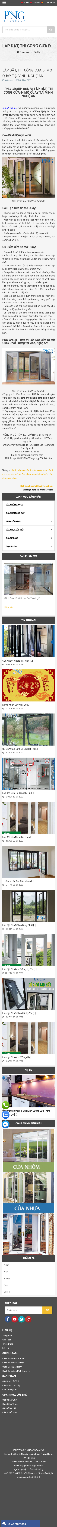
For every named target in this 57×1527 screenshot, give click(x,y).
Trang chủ (24, 52)
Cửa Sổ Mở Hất (9, 1408)
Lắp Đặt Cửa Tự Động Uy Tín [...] (18, 793)
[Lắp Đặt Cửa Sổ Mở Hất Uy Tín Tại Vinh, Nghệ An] (28, 994)
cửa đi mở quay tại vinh (36, 470)
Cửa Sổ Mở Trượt (10, 1404)
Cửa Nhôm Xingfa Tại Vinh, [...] (17, 660)
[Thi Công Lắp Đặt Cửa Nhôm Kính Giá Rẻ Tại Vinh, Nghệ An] (28, 862)
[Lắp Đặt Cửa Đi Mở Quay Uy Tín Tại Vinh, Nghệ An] (28, 950)
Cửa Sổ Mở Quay (9, 1400)
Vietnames (50, 2)
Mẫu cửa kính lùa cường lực (22, 598)
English (37, 2)
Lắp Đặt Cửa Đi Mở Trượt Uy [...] (17, 1057)
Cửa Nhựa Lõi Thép (15, 530)
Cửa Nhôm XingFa (14, 505)
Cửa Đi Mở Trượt (9, 1412)
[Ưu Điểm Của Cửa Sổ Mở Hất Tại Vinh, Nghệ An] (28, 729)
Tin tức (37, 52)
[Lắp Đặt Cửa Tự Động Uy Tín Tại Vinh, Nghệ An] (28, 774)
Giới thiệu (6, 1340)
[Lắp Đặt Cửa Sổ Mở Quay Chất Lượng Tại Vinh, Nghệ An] (28, 906)
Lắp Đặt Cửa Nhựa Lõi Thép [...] (17, 837)
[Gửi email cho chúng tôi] (6, 1124)
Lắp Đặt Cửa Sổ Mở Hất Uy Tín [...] (19, 1013)
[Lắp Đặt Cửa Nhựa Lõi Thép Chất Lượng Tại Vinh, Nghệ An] (28, 818)
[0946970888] (6, 1105)
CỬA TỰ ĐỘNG (12, 538)
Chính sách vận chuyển (13, 1362)
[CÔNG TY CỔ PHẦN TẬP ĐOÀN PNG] (14, 16)
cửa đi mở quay (18, 470)
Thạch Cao (11, 546)
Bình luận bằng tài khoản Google (38, 489)
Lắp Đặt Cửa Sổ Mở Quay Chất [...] (19, 925)
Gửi (47, 1310)
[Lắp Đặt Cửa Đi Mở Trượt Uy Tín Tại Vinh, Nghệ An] (28, 1038)
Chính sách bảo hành (12, 1367)
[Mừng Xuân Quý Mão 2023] (28, 685)
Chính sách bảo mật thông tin (16, 1371)
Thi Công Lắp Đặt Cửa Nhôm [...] (18, 881)
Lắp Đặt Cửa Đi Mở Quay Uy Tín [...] (19, 969)
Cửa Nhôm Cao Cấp (15, 513)
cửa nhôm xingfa (40, 474)
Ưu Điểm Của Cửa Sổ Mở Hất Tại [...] (20, 749)
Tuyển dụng (7, 1344)
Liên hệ (5, 1348)
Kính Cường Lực (13, 521)
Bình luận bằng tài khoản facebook (36, 486)
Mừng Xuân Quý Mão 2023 (15, 705)
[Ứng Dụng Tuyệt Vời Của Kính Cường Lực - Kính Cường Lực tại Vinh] (28, 1091)
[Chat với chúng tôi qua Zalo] (6, 1114)
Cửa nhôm (26, 474)
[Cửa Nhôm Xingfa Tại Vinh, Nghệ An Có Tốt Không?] (28, 641)
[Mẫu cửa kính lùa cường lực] (28, 579)
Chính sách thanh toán (13, 1358)
